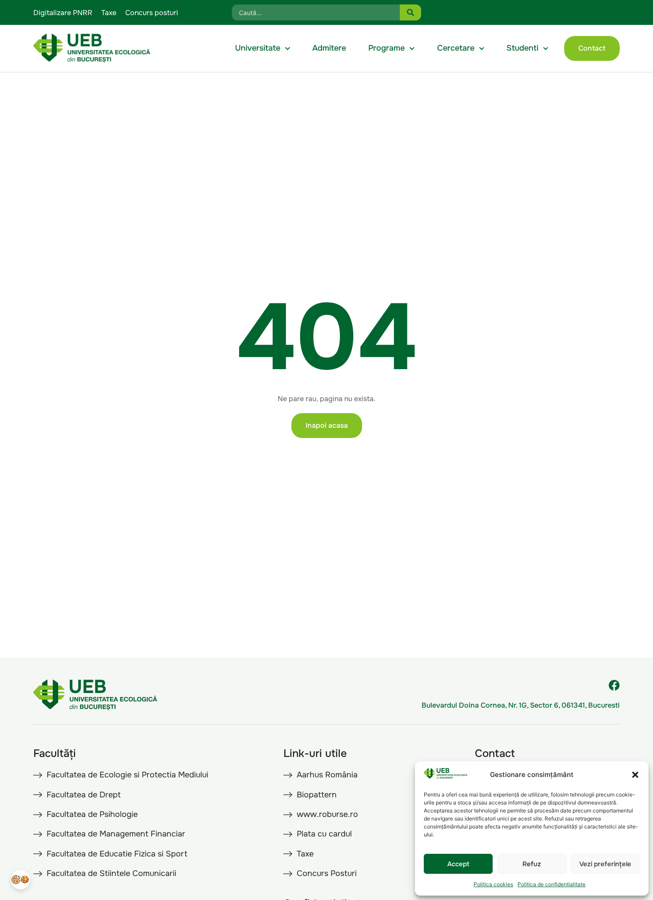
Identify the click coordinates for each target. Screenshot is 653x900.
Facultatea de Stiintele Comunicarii (111, 873)
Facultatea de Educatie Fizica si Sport (117, 854)
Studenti (522, 48)
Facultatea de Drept (84, 795)
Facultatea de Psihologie (92, 814)
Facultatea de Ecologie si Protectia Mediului (127, 775)
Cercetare (455, 48)
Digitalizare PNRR (62, 12)
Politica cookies (493, 884)
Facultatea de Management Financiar (116, 834)
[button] (635, 774)
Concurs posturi (151, 12)
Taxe (108, 12)
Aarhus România (327, 775)
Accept (458, 864)
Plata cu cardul (324, 834)
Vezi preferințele (605, 864)
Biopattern (317, 795)
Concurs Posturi (327, 873)
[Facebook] (614, 685)
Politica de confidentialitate (551, 884)
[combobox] (316, 12)
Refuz (531, 864)
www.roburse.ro (327, 814)
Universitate (257, 48)
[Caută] (410, 12)
